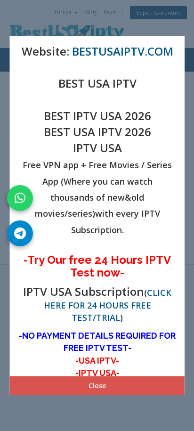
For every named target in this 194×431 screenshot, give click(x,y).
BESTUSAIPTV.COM (122, 51)
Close (97, 385)
